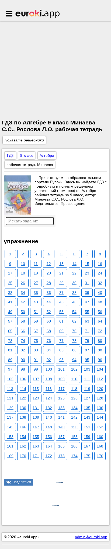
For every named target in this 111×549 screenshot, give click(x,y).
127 (87, 398)
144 (100, 417)
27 (36, 283)
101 (61, 369)
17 (10, 273)
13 (61, 264)
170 (23, 456)
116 (49, 389)
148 (49, 427)
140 (49, 417)
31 (87, 283)
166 (74, 446)
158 (74, 437)
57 (10, 321)
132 (49, 408)
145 (10, 427)
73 (10, 340)
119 (87, 389)
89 (10, 360)
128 (100, 398)
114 (23, 389)
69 (61, 331)
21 (61, 273)
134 (74, 408)
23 (87, 273)
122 (23, 398)
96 (100, 360)
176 (100, 456)
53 (61, 312)
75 (36, 340)
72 (100, 331)
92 (49, 360)
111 (87, 379)
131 (36, 408)
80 (100, 340)
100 (49, 369)
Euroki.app (37, 14)
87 (87, 350)
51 (36, 312)
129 (10, 408)
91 (36, 360)
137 (10, 417)
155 (36, 437)
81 (10, 350)
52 (49, 312)
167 (87, 446)
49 (10, 312)
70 (74, 331)
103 (87, 369)
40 (100, 292)
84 (49, 350)
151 (87, 427)
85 (61, 350)
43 (36, 302)
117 (61, 389)
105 (10, 379)
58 (23, 321)
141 (61, 417)
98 (23, 369)
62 (74, 321)
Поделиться (21, 482)
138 (23, 417)
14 (74, 264)
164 (49, 446)
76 (49, 340)
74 (23, 340)
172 (49, 456)
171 (36, 456)
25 (10, 283)
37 (61, 292)
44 (49, 302)
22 (74, 273)
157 (61, 437)
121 (10, 398)
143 (87, 417)
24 (100, 273)
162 (23, 446)
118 (74, 389)
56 (100, 312)
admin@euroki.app (91, 537)
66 (23, 331)
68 (49, 331)
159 (87, 437)
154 (23, 437)
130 (23, 408)
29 (61, 283)
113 (10, 389)
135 (87, 408)
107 (36, 379)
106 (23, 379)
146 (23, 427)
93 (61, 360)
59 (36, 321)
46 (74, 302)
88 (100, 350)
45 (61, 302)
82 (23, 350)
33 (10, 292)
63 (87, 321)
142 (74, 417)
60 (49, 321)
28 (49, 283)
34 (23, 292)
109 (61, 379)
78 (74, 340)
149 (61, 427)
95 (87, 360)
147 (36, 427)
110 (74, 379)
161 (10, 446)
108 (49, 379)
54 (74, 312)
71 (87, 331)
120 (100, 389)
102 (74, 369)
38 (74, 292)
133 (61, 408)
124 (49, 398)
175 (87, 456)
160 (100, 437)
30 (74, 283)
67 (36, 331)
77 (61, 340)
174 (74, 456)
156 (49, 437)
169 (10, 456)
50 (23, 312)
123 (36, 398)
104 (100, 369)
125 (61, 398)
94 (74, 360)
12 (49, 264)
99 (36, 369)
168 (100, 446)
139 (36, 417)
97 (10, 369)
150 (74, 427)
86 (74, 350)
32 (100, 283)
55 (87, 312)
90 (23, 360)
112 (100, 379)
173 (61, 456)
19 (36, 273)
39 (87, 292)
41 (10, 302)
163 (36, 446)
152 (100, 427)
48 (100, 302)
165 (61, 446)
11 (36, 264)
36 (49, 292)
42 (23, 302)
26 (23, 283)
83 (36, 350)
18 (23, 273)
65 (10, 331)
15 (87, 264)
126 (74, 398)
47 (87, 302)
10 (23, 264)
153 (10, 437)
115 (36, 389)
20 (49, 273)
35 (36, 292)
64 (100, 321)
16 (100, 264)
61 (61, 321)
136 (100, 408)
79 (87, 340)
